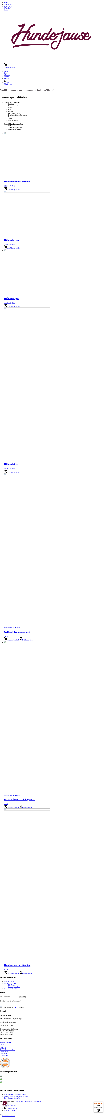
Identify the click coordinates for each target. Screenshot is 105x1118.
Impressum (3, 1053)
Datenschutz (4, 1052)
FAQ (1, 1046)
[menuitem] (54, 2)
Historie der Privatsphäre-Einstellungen (16, 1096)
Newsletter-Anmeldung (7, 1050)
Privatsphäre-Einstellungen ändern (15, 1094)
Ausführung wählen (13, 189)
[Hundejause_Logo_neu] (52, 60)
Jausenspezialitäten (14, 987)
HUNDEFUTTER (10, 983)
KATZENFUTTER (10, 989)
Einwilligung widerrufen (12, 1098)
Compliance (4, 1055)
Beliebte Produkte (10, 981)
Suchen (22, 996)
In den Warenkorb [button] (13, 640)
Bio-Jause (11, 985)
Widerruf (3, 1048)
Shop (5, 2)
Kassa (6, 10)
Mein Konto (8, 4)
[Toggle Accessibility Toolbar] (4, 1103)
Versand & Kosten (6, 1042)
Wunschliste (8, 6)
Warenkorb (7, 8)
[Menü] (101, 1103)
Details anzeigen (27, 640)
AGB (2, 1044)
